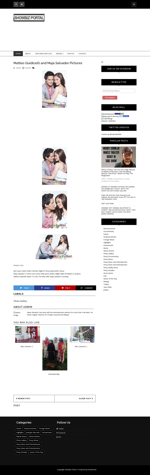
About (28, 53)
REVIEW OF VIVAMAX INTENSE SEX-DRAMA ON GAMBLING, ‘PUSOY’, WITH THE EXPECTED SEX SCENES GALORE (118, 189)
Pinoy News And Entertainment (115, 265)
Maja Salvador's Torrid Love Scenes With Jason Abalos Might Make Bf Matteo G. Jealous (47, 274)
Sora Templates (82, 472)
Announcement (109, 228)
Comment (89, 288)
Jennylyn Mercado (33, 432)
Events (106, 234)
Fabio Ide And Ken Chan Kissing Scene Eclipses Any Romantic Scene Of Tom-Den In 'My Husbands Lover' (118, 197)
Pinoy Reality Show (110, 267)
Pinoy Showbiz (108, 270)
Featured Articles (43, 53)
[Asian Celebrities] (108, 121)
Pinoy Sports (108, 273)
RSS (59, 437)
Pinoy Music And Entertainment (115, 262)
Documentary (108, 231)
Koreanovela (108, 245)
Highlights (107, 242)
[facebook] (16, 4)
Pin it (67, 288)
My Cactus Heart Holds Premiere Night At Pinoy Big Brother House (38, 271)
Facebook (61, 433)
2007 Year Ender (107, 203)
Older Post (85, 398)
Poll (104, 276)
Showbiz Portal (70, 469)
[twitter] (21, 4)
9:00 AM (28, 68)
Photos (70, 53)
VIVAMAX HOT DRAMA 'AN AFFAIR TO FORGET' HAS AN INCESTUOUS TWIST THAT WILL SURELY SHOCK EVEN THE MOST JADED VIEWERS (118, 211)
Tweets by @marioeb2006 (111, 134)
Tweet (26, 288)
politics (106, 290)
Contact (82, 53)
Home (18, 53)
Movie (105, 248)
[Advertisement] (94, 30)
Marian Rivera (21, 436)
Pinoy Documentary (111, 256)
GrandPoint (92, 469)
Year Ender (107, 287)
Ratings (106, 281)
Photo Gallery (20, 301)
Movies (59, 53)
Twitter (61, 429)
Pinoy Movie (108, 259)
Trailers (106, 284)
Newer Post (24, 398)
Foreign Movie (108, 240)
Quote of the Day (110, 279)
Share (46, 288)
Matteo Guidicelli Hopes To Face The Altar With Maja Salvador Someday (40, 276)
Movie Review (108, 251)
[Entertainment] (107, 114)
